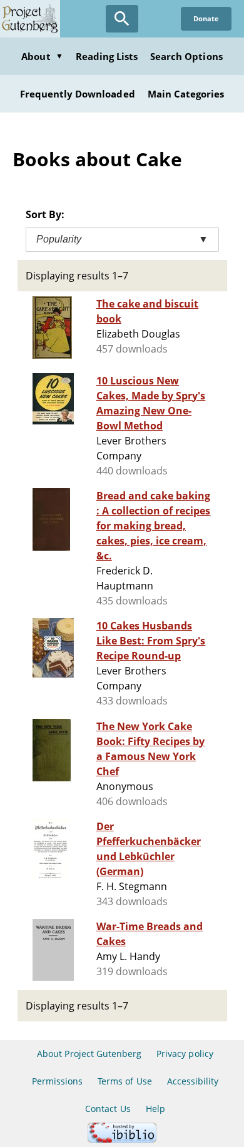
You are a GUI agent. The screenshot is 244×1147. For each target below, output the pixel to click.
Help (155, 1108)
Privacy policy (184, 1053)
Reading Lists (107, 56)
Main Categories (186, 94)
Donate (206, 18)
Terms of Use (124, 1081)
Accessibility (193, 1081)
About (42, 56)
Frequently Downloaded (77, 94)
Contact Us (107, 1108)
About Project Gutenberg (89, 1053)
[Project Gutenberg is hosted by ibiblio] (122, 1139)
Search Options (186, 56)
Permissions (57, 1081)
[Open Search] (122, 19)
